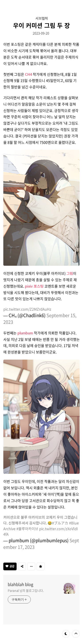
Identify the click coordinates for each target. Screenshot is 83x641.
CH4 (28, 74)
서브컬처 (41, 18)
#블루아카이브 (27, 528)
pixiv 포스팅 (34, 286)
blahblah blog (20, 584)
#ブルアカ (60, 522)
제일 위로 (76, 634)
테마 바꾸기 (66, 634)
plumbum (25, 333)
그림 (69, 273)
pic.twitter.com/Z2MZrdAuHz (27, 309)
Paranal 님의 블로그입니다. (26, 590)
